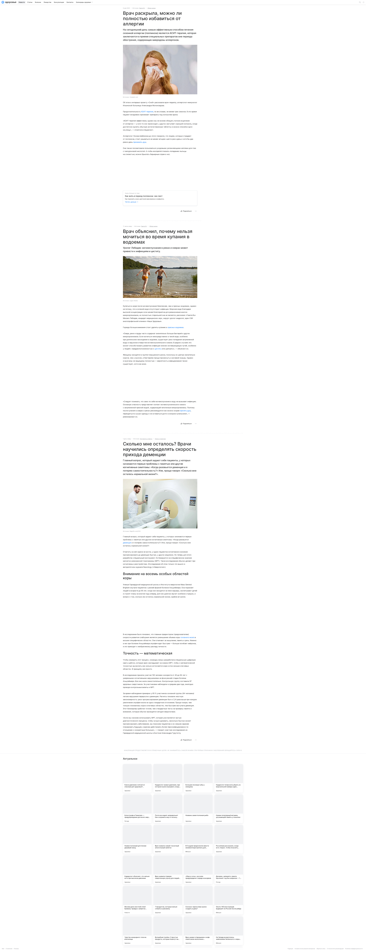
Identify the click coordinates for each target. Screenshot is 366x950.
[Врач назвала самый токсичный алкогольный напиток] (167, 839)
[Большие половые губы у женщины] (198, 778)
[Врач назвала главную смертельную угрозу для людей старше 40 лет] (167, 869)
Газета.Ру (142, 8)
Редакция (290, 948)
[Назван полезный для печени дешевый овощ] (137, 839)
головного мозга (187, 637)
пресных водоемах (176, 327)
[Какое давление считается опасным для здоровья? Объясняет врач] (137, 778)
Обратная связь (321, 948)
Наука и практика (160, 439)
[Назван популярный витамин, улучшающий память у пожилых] (228, 809)
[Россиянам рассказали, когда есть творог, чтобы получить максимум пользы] (228, 839)
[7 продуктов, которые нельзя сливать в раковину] (167, 900)
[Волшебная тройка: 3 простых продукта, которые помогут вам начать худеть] (167, 930)
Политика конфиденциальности (354, 948)
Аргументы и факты (146, 439)
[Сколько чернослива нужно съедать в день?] (198, 900)
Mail (3, 948)
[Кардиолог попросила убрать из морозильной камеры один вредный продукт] (228, 778)
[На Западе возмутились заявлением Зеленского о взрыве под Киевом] (228, 930)
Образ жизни (152, 8)
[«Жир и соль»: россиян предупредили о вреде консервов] (198, 869)
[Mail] (3, 2)
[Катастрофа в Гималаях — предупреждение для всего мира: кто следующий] (137, 809)
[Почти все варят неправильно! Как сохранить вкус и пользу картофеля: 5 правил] (167, 809)
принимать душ (139, 142)
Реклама (16, 948)
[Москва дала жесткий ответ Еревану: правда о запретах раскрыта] (137, 900)
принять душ (185, 411)
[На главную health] (10, 2)
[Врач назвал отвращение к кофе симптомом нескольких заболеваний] (198, 930)
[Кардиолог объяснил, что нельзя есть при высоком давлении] (137, 869)
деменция (127, 543)
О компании (9, 948)
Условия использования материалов (305, 948)
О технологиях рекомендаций (335, 948)
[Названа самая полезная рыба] (198, 809)
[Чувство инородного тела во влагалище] (137, 930)
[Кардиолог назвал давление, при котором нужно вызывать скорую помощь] (167, 778)
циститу (158, 349)
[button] (160, 70)
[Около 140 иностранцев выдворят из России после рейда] (228, 900)
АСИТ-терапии (147, 112)
